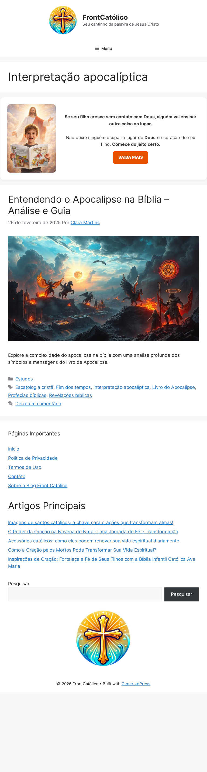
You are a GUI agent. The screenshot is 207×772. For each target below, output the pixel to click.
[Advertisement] (103, 732)
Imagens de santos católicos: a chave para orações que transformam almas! (90, 522)
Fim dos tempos (73, 387)
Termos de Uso (24, 467)
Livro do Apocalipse (173, 387)
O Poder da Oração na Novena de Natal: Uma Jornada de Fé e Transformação (93, 531)
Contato (16, 476)
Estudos (24, 379)
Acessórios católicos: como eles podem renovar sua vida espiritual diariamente (93, 540)
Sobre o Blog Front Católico (37, 485)
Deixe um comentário (38, 403)
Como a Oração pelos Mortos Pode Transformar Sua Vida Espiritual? (82, 550)
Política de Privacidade (33, 458)
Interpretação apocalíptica (122, 387)
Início (13, 449)
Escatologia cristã (34, 387)
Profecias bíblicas (27, 395)
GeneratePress (136, 683)
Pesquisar (18, 583)
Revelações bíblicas (70, 395)
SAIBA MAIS (130, 157)
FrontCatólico (105, 17)
